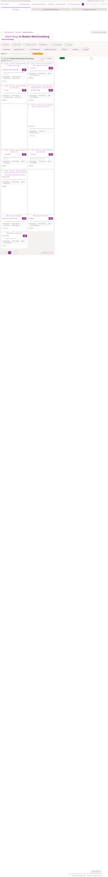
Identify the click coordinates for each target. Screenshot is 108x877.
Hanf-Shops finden (24, 4)
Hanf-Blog (51, 4)
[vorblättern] (23, 65)
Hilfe (97, 1)
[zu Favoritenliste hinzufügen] (3, 64)
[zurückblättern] (5, 65)
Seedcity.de (32, 68)
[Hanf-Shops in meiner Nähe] (57, 67)
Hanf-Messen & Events (89, 9)
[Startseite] (2, 32)
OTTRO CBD (5, 236)
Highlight (31, 218)
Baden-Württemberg (23, 53)
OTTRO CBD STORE (34, 90)
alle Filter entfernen (38, 53)
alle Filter (86, 49)
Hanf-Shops (15, 9)
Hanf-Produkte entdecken (38, 4)
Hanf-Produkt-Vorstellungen (51, 9)
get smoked (32, 154)
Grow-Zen (32, 126)
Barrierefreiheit (95, 871)
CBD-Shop (6, 44)
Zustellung (69, 44)
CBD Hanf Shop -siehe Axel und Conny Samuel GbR (13, 176)
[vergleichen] (3, 68)
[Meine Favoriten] (83, 4)
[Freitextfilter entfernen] (103, 4)
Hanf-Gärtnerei (17, 44)
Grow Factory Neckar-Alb (9, 218)
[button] (4, 252)
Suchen (106, 4)
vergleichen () (93, 875)
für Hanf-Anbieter (60, 4)
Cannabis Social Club (31, 44)
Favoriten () (77, 875)
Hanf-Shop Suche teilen (47, 252)
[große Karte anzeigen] (57, 64)
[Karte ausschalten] (91, 58)
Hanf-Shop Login (91, 1)
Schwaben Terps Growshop (10, 70)
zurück (62, 58)
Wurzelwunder (6, 154)
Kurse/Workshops (57, 44)
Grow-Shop (11, 53)
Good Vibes (5, 90)
